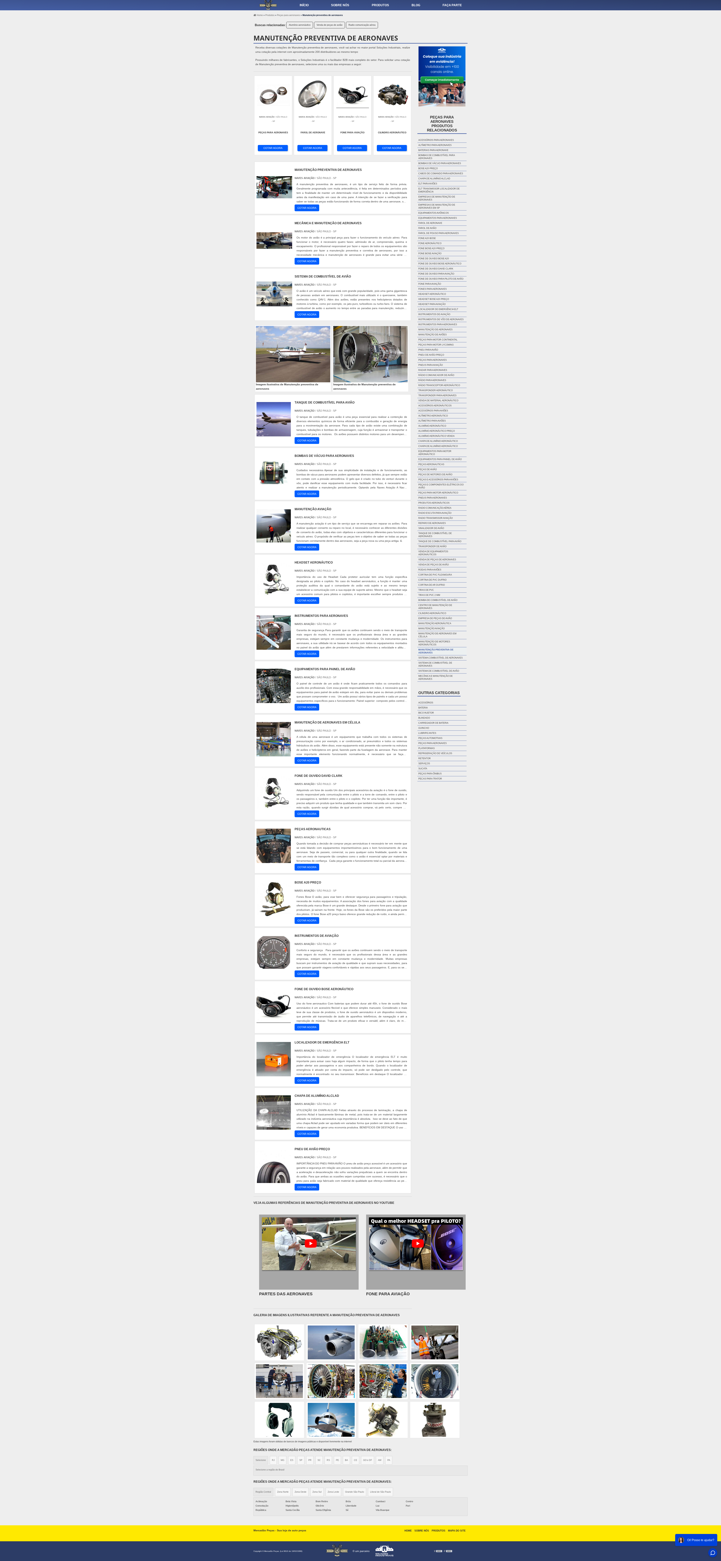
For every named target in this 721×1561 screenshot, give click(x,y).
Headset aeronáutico (432, 294)
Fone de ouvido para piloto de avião (440, 279)
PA (388, 1460)
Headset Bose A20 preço (433, 299)
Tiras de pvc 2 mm (429, 595)
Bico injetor (426, 712)
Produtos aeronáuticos (433, 503)
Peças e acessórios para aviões (438, 479)
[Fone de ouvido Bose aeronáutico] (273, 1020)
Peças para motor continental (438, 339)
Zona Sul (317, 1492)
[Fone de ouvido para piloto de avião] (279, 1342)
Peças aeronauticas (431, 464)
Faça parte (452, 5)
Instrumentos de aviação (434, 314)
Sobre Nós (421, 1530)
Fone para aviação (429, 284)
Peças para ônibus (430, 773)
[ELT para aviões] (279, 1420)
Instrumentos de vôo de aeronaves (441, 319)
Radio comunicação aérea (362, 25)
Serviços (424, 763)
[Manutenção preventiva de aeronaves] (293, 354)
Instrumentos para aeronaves (437, 324)
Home (408, 1530)
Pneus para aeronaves (432, 497)
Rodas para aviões (429, 569)
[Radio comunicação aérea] (383, 1381)
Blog (416, 5)
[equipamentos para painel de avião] (273, 700)
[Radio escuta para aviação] (331, 1342)
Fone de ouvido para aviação (436, 273)
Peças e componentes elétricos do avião (441, 486)
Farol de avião (427, 228)
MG (282, 1460)
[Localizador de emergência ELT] (273, 1074)
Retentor (424, 758)
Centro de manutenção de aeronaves (435, 607)
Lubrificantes (427, 733)
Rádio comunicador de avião (436, 375)
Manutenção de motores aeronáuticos (434, 643)
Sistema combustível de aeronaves (440, 657)
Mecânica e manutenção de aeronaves (435, 677)
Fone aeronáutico (429, 243)
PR (309, 1460)
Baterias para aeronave (433, 150)
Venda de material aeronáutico (438, 400)
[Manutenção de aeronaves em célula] (273, 754)
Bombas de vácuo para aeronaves (439, 163)
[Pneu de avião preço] (273, 1180)
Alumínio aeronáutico (300, 25)
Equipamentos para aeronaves (437, 218)
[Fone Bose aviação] (383, 1342)
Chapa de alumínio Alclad (434, 178)
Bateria (423, 707)
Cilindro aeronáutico (432, 613)
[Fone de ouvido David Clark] (273, 807)
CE (355, 1460)
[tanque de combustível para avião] (273, 434)
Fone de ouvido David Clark (435, 268)
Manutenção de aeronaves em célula (437, 635)
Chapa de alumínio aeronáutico (438, 441)
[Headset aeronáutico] (273, 594)
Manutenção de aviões (432, 334)
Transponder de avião (432, 546)
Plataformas (426, 748)
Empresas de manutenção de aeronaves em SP (436, 206)
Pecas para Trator (430, 778)
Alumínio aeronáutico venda (436, 436)
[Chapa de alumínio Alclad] (273, 1127)
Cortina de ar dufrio (431, 585)
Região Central (263, 1492)
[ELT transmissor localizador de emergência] (331, 1420)
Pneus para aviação (430, 365)
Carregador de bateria (433, 723)
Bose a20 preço (428, 168)
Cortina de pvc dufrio (432, 580)
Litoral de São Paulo (380, 1492)
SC (319, 1460)
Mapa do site (457, 1530)
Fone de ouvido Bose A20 (433, 258)
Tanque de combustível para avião (439, 541)
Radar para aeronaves (432, 370)
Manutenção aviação (431, 628)
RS (328, 1460)
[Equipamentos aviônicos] (279, 1381)
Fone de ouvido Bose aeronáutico (439, 263)
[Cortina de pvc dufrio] (383, 1420)
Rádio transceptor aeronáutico (439, 385)
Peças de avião (427, 469)
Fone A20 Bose (427, 238)
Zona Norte (283, 1492)
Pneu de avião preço (431, 355)
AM (379, 1460)
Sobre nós (340, 5)
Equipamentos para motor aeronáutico (434, 453)
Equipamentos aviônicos (433, 213)
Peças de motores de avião (435, 474)
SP (300, 1460)
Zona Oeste (300, 1492)
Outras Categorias (439, 693)
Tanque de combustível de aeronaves (435, 535)
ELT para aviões (427, 183)
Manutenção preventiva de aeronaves (435, 651)
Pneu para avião (428, 350)
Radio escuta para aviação (434, 513)
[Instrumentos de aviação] (273, 967)
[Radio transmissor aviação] (331, 1381)
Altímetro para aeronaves (435, 145)
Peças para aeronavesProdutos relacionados (442, 123)
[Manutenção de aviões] (434, 1342)
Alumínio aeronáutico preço (436, 431)
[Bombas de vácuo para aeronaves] (273, 487)
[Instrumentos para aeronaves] (273, 647)
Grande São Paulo (354, 1492)
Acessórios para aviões (433, 410)
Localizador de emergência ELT (438, 309)
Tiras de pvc (426, 590)
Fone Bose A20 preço (431, 248)
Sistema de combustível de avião (438, 671)
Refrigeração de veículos (435, 753)
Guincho (423, 728)
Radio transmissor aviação (435, 518)
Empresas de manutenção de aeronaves (436, 198)
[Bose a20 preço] (273, 914)
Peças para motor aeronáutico (438, 492)
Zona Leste (333, 1492)
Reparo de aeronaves (432, 523)
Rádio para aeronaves (432, 380)
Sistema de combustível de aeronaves (435, 664)
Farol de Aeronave (430, 223)
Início (304, 5)
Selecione (261, 1460)
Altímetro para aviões (432, 420)
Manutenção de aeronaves (435, 329)
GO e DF (367, 1460)
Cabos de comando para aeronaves (440, 173)
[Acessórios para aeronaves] (434, 1381)
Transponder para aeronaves (437, 395)
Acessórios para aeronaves (436, 140)
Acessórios (425, 702)
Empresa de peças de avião (435, 618)
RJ (273, 1460)
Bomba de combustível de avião (437, 600)
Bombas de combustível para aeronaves (436, 157)
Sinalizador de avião (431, 528)
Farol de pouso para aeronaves (438, 233)
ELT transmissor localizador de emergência (439, 190)
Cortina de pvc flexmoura (435, 574)
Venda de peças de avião (329, 25)
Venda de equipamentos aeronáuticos (433, 553)
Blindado (424, 718)
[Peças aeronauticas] (273, 860)
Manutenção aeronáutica (434, 623)
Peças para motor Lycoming (436, 344)
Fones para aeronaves (432, 289)
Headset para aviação (432, 304)
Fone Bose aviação (429, 253)
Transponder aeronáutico (435, 390)
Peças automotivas (430, 738)
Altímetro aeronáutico (433, 415)
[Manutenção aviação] (273, 540)
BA (346, 1460)
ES (291, 1460)
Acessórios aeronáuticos (435, 405)
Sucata (422, 768)
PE (337, 1460)
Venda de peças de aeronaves (437, 559)
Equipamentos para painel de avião (440, 459)
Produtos (380, 5)
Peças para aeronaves (432, 360)
